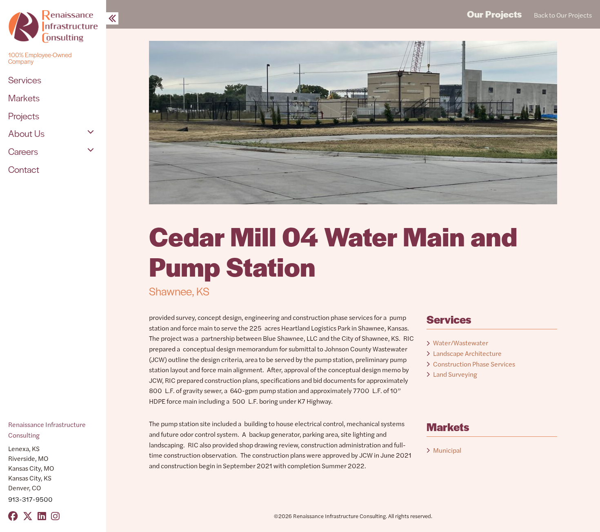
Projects (23, 115)
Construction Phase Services (474, 364)
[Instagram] (55, 516)
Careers (23, 151)
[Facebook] (13, 516)
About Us (26, 133)
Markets (24, 97)
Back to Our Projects (563, 15)
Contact (23, 169)
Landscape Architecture (467, 353)
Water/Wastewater (460, 342)
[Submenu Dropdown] (90, 132)
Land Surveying (455, 374)
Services (24, 79)
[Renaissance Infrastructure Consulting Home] (53, 26)
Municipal (447, 450)
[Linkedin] (42, 516)
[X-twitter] (28, 516)
